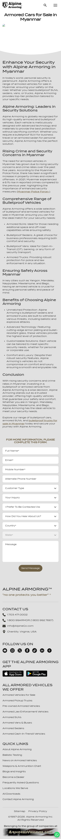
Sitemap (19, 811)
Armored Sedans (13, 728)
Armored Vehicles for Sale (19, 695)
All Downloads (11, 794)
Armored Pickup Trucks (17, 700)
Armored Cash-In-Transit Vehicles (24, 734)
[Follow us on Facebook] (27, 652)
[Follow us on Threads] (49, 652)
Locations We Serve (15, 788)
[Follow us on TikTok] (34, 652)
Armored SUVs (12, 717)
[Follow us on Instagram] (12, 652)
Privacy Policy (37, 811)
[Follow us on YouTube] (5, 652)
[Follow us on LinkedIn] (42, 652)
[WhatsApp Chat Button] (57, 834)
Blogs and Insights (14, 771)
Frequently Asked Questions (21, 782)
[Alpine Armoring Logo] (12, 5)
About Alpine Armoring (17, 749)
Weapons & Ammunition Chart (22, 766)
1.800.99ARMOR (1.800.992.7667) (30, 620)
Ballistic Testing (12, 755)
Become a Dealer (13, 777)
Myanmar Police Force (33, 191)
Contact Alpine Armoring (18, 799)
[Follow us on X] (19, 652)
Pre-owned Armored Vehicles (21, 706)
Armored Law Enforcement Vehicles (25, 711)
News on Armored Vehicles (20, 760)
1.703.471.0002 (17, 614)
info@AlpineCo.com (20, 626)
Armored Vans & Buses (17, 722)
